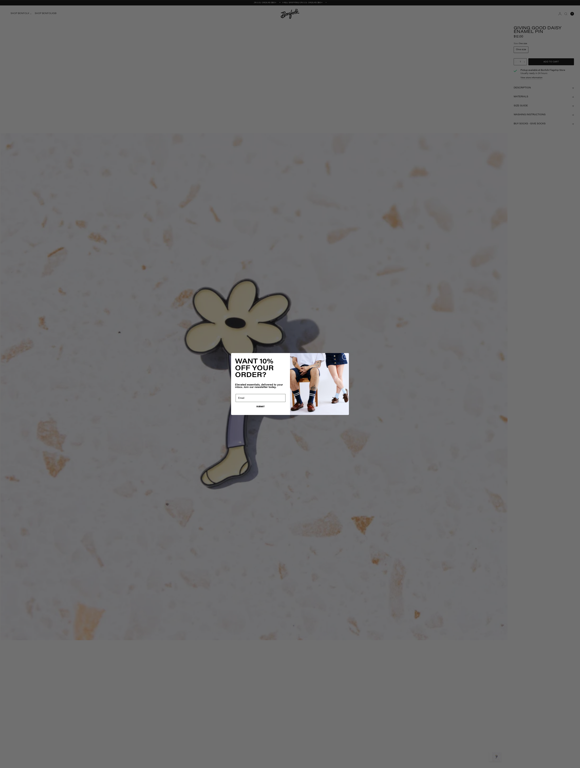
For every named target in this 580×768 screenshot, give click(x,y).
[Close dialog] (345, 357)
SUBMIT (260, 406)
